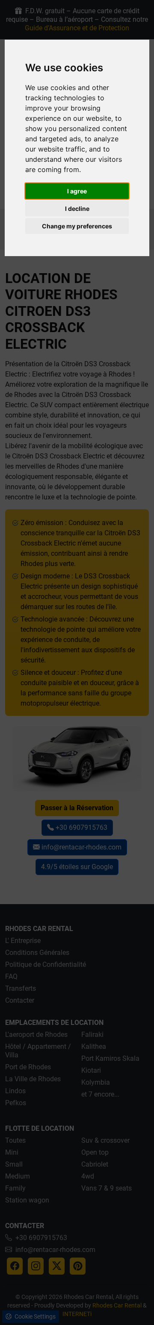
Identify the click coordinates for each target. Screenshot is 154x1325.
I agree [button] (77, 191)
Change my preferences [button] (77, 226)
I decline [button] (77, 208)
